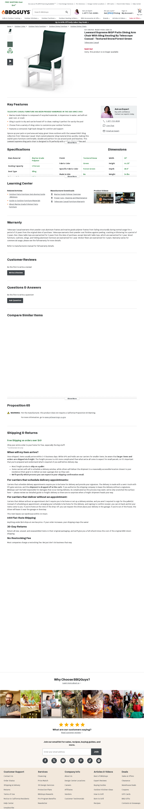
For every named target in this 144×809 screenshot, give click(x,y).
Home (9, 26)
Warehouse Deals (129, 785)
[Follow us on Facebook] (45, 760)
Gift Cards (110, 4)
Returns (7, 789)
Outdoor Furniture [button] (48, 18)
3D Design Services (46, 785)
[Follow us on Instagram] (72, 760)
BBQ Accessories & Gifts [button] (90, 18)
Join (96, 752)
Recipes (97, 803)
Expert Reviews (100, 780)
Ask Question (15, 300)
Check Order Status (123, 4)
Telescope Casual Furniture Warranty (69, 201)
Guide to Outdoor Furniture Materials (24, 200)
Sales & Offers (128, 776)
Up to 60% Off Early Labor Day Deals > (72, 22)
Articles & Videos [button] (118, 18)
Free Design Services (66, 4)
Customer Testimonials (74, 798)
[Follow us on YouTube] (63, 760)
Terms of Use (9, 794)
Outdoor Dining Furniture (58, 26)
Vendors (68, 794)
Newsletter (42, 803)
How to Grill (99, 794)
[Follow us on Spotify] (98, 760)
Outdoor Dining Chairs (78, 26)
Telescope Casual (91, 42)
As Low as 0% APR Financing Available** (42, 4)
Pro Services (80, 4)
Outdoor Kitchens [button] (31, 18)
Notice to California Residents (16, 798)
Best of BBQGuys (101, 776)
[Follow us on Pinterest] (81, 760)
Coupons (125, 789)
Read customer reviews (71, 732)
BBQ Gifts (126, 798)
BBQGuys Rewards (45, 794)
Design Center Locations (96, 4)
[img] (48, 63)
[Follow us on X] (54, 760)
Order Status (9, 780)
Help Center (9, 803)
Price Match (43, 780)
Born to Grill (99, 798)
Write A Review (16, 273)
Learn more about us (70, 683)
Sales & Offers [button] (134, 18)
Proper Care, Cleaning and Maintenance (70, 198)
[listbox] (10, 41)
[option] (10, 33)
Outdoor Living (20, 26)
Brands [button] (105, 18)
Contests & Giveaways (131, 803)
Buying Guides (100, 785)
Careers (68, 785)
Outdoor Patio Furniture (37, 26)
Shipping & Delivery (12, 785)
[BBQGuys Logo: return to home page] (16, 12)
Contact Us (8, 776)
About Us (68, 776)
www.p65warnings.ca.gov (55, 417)
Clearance (126, 780)
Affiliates (69, 789)
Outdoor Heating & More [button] (68, 18)
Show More (72, 142)
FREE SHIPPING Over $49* (14, 4)
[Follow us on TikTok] (89, 760)
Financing (42, 776)
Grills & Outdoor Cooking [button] (11, 18)
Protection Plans (45, 789)
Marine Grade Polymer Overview (67, 194)
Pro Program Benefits (47, 798)
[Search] (66, 12)
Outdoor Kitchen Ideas (103, 789)
